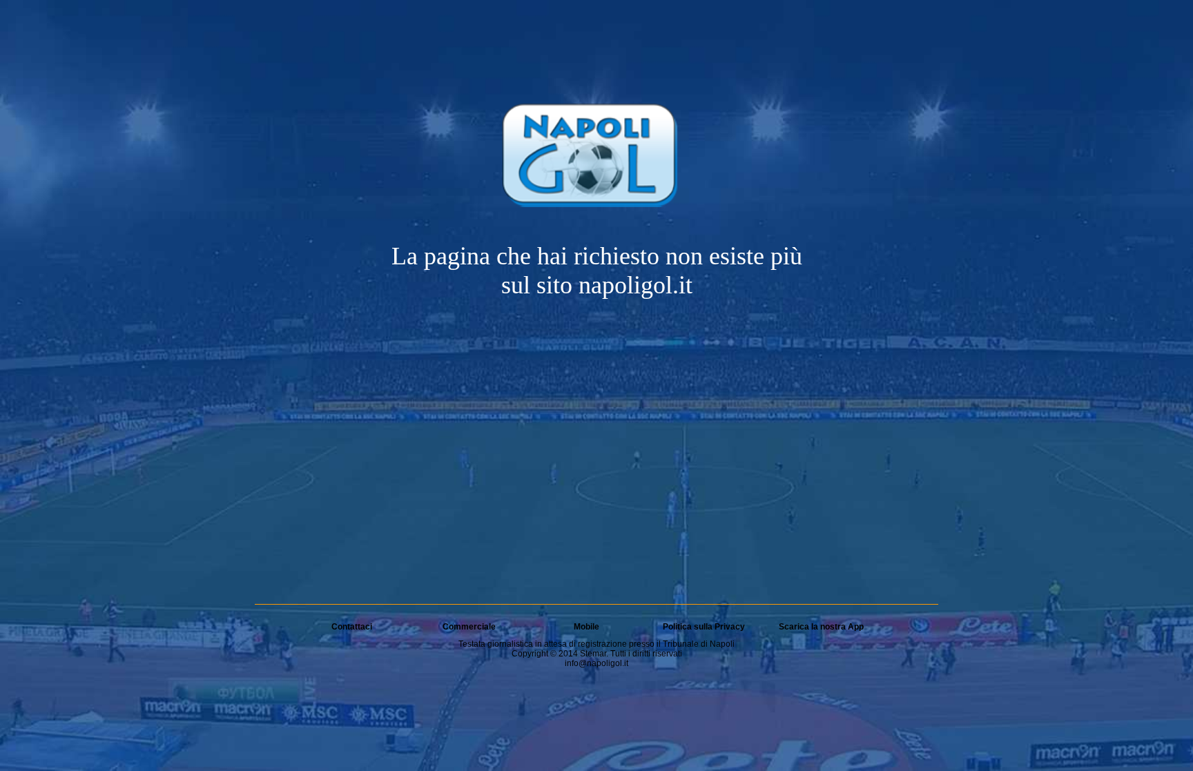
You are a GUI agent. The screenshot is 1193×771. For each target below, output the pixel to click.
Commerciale (469, 627)
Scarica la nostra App (821, 627)
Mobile (586, 627)
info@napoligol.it (596, 663)
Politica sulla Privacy (704, 627)
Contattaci (351, 627)
